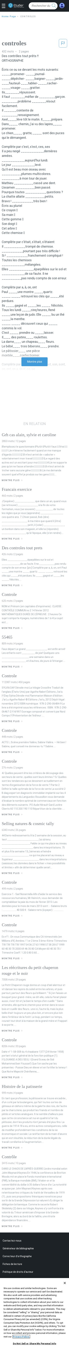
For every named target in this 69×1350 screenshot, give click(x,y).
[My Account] (62, 5)
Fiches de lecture (12, 1264)
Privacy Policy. (21, 1336)
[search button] (54, 5)
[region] (34, 1314)
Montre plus (34, 361)
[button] (5, 6)
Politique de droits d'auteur (18, 1271)
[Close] (65, 1283)
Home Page (9, 16)
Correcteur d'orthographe (17, 1256)
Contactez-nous (12, 1240)
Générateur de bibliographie (18, 1248)
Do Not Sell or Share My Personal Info (34, 1343)
